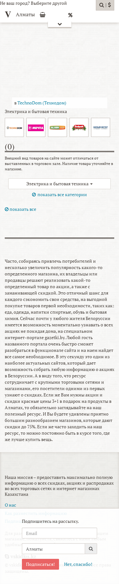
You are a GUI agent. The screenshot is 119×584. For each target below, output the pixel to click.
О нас (10, 505)
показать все (22, 209)
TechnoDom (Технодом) (41, 103)
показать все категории (62, 194)
